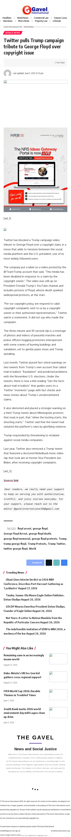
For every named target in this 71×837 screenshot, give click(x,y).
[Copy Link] (23, 63)
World (32, 548)
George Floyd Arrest (15, 533)
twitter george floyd (15, 548)
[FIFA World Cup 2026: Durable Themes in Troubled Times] (58, 694)
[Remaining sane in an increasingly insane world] (58, 658)
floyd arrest (24, 528)
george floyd (40, 528)
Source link (11, 480)
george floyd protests (44, 538)
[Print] (28, 63)
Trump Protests (37, 543)
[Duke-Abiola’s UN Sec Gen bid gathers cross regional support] (58, 676)
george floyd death (40, 533)
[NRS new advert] (35, 169)
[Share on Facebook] (11, 63)
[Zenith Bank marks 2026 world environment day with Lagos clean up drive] (58, 712)
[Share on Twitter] (17, 63)
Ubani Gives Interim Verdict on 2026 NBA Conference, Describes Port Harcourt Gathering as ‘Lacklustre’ (33, 584)
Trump (62, 538)
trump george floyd (15, 543)
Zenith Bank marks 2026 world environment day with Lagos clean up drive (24, 713)
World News (12, 33)
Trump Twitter (56, 543)
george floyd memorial (17, 538)
